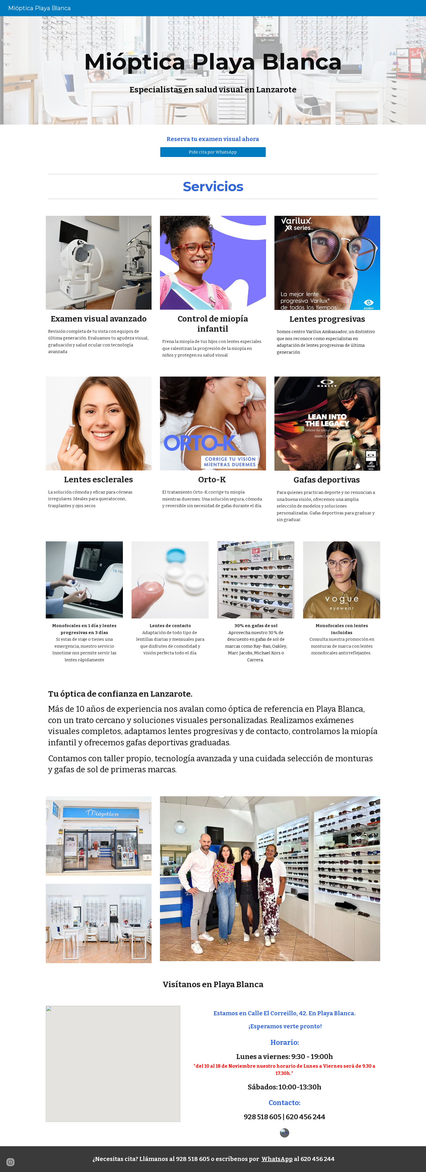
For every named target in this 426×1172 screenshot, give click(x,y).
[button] (10, 1162)
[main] (213, 70)
